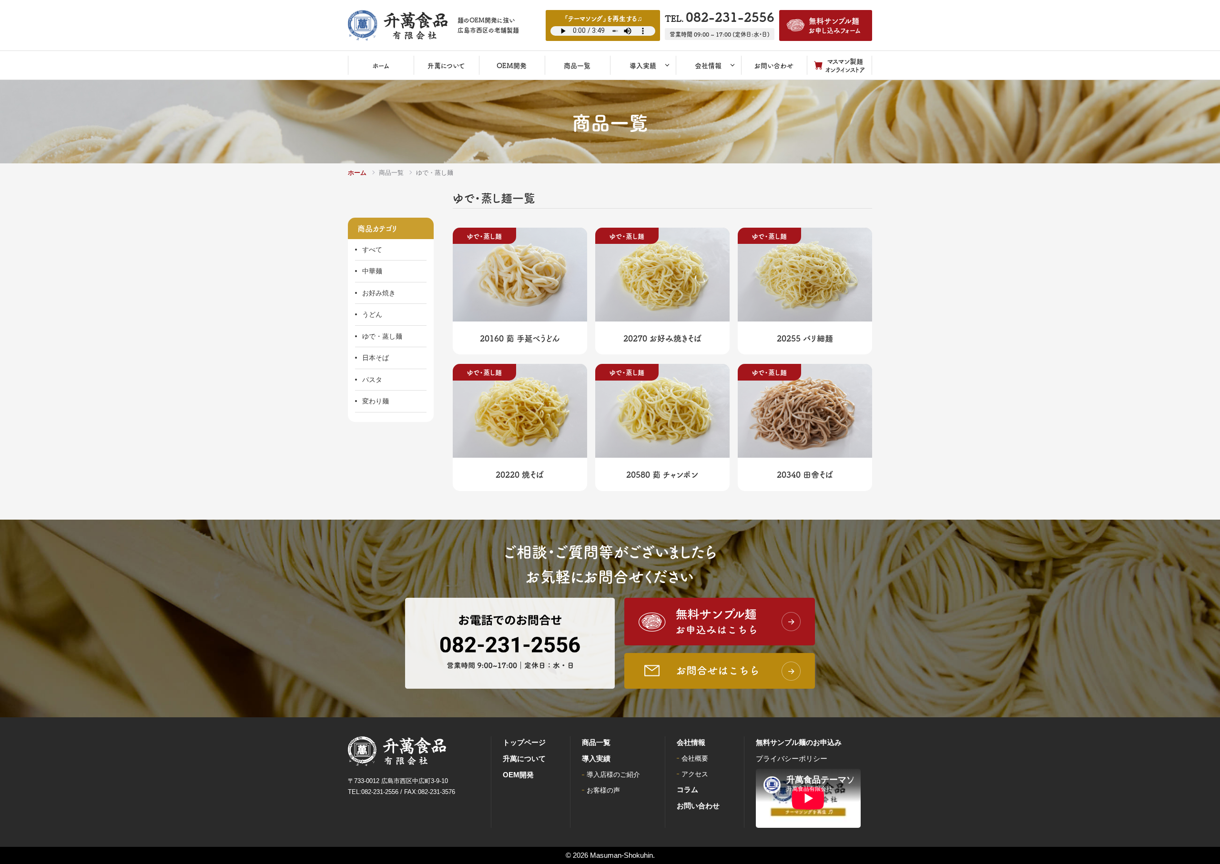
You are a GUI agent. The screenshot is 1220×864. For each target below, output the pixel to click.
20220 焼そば (520, 474)
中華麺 (372, 271)
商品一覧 (391, 172)
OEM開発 (518, 775)
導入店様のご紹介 (613, 774)
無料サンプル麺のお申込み (799, 742)
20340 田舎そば (805, 474)
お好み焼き (379, 293)
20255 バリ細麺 (805, 338)
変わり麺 (375, 401)
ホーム (357, 172)
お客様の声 (603, 790)
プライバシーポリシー (791, 758)
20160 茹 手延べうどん (520, 338)
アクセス (694, 774)
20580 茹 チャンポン (662, 474)
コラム (687, 789)
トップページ (524, 742)
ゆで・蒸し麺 (382, 336)
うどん (372, 314)
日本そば (375, 358)
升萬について (524, 758)
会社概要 (694, 758)
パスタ (372, 379)
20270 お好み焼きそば (662, 338)
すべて (372, 249)
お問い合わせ (698, 806)
